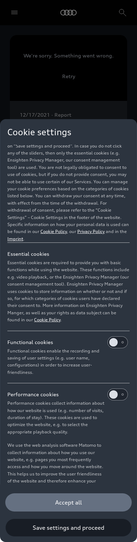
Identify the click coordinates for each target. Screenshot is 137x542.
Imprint (15, 238)
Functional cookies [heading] (30, 342)
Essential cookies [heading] (28, 254)
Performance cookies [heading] (33, 394)
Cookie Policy (53, 231)
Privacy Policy (91, 231)
